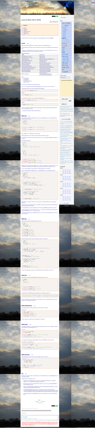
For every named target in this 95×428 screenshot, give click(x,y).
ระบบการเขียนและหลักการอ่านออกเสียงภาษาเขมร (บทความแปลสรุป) (66, 107)
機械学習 (64, 38)
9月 (63, 179)
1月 (63, 169)
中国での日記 (65, 56)
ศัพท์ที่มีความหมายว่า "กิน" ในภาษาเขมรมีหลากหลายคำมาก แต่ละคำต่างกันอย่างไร (66, 109)
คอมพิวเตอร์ (25, 418)
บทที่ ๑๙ (36, 327)
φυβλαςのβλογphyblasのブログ (27, 4)
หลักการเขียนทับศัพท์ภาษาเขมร (65, 113)
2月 (65, 169)
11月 (68, 179)
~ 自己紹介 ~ (63, 17)
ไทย (93, 1)
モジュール (64, 27)
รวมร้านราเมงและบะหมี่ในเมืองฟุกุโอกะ (66, 125)
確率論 (63, 52)
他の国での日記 (65, 67)
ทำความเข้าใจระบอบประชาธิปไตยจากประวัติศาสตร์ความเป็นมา (66, 139)
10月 (65, 179)
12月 (70, 179)
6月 (65, 171)
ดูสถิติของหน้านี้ (24, 413)
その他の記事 (65, 71)
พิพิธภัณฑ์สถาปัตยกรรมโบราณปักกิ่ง (65, 154)
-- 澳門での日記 (65, 60)
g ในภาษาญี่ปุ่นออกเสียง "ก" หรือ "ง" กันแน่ (66, 145)
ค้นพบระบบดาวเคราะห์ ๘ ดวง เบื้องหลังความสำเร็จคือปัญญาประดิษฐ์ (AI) (66, 150)
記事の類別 (63, 75)
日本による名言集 (66, 23)
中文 (93, 4)
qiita (63, 69)
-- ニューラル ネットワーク (65, 40)
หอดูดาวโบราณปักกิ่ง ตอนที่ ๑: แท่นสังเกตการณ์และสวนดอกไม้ (65, 153)
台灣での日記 (65, 63)
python (67, 25)
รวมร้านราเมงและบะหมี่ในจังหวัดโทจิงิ (66, 121)
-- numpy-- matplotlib (64, 29)
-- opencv (64, 34)
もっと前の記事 (64, 203)
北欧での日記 (65, 65)
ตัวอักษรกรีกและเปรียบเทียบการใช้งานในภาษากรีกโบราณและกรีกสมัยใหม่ (66, 127)
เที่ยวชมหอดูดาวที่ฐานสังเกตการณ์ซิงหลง (66, 160)
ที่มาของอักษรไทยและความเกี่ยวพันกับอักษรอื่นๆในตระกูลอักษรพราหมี (66, 130)
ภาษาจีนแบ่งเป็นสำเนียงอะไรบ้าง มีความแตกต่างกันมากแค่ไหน (66, 136)
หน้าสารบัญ (40, 402)
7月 (67, 171)
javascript (35, 418)
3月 (67, 169)
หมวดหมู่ (25, 417)
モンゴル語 (64, 45)
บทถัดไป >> (43, 401)
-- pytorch (64, 37)
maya (63, 50)
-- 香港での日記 (65, 59)
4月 (70, 169)
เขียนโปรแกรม (30, 418)
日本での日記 (65, 54)
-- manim (64, 32)
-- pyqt (63, 35)
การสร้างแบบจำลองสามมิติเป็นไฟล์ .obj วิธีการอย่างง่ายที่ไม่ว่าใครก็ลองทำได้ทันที (66, 132)
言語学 (63, 47)
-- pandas (64, 31)
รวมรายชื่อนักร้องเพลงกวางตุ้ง (64, 134)
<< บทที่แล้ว (36, 401)
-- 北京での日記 (65, 58)
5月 (63, 171)
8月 (70, 171)
